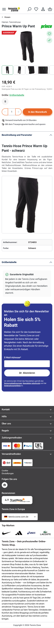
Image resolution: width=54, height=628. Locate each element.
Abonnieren (29, 373)
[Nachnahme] (38, 445)
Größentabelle (9, 262)
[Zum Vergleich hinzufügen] (49, 40)
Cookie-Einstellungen (4, 472)
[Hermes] (28, 462)
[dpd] (6, 462)
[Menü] (4, 9)
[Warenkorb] (50, 9)
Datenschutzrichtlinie (12, 386)
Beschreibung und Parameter (17, 135)
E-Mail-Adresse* (12, 357)
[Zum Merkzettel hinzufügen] (49, 34)
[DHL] (17, 462)
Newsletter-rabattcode (31, 383)
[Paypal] (28, 445)
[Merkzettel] (36, 9)
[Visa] (6, 445)
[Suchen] (29, 9)
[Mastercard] (17, 445)
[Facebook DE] (4, 485)
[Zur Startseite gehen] (14, 9)
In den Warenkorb (37, 112)
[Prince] (46, 26)
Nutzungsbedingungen (13, 383)
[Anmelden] (43, 9)
